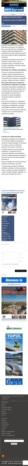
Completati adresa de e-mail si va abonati (14, 439)
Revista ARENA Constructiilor (14, 284)
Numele (20, 254)
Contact (3, 415)
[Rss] (3, 456)
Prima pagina (4, 401)
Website (20, 261)
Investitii (4, 219)
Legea (3, 230)
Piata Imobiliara (6, 26)
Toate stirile (4, 221)
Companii (4, 228)
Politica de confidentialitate (5, 233)
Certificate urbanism (6, 409)
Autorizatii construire (6, 407)
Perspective (5, 216)
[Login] (14, 5)
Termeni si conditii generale (6, 239)
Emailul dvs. (21, 257)
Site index (14, 401)
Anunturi (3, 411)
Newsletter (4, 413)
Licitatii (3, 405)
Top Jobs (3, 403)
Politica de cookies (6, 236)
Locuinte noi (5, 225)
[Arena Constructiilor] (14, 9)
